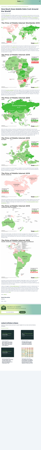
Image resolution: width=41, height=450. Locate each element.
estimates (7, 15)
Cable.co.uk (14, 47)
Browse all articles (4, 328)
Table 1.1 (5, 294)
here (10, 292)
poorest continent (9, 90)
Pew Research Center (26, 16)
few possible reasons (14, 286)
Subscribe (22, 312)
